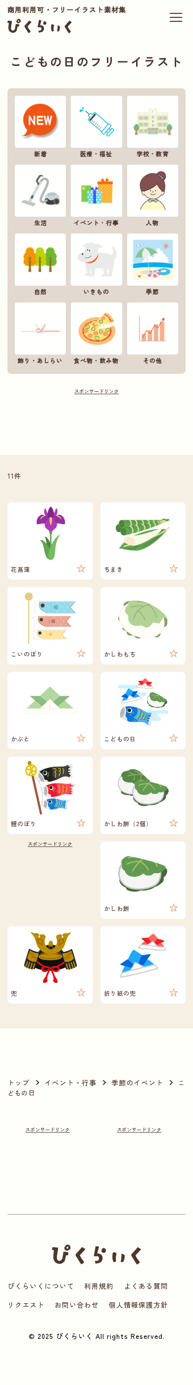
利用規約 (99, 1286)
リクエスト (26, 1305)
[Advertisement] (97, 418)
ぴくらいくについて (40, 1286)
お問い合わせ (76, 1305)
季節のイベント (137, 1082)
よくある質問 (146, 1286)
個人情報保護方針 (138, 1305)
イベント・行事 (70, 1082)
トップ (18, 1082)
